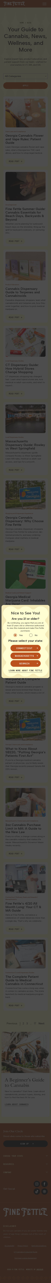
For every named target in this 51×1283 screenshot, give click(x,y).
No (36, 635)
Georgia (24, 663)
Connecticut (24, 648)
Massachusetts (24, 656)
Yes (21, 635)
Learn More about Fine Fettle (25, 670)
